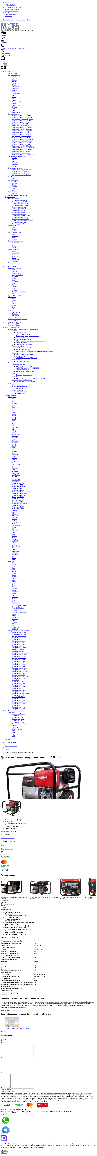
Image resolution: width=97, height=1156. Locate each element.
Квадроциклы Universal (19, 671)
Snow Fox (15, 727)
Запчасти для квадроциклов (25, 371)
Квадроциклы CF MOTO (20, 653)
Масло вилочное (17, 390)
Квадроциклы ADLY (19, 644)
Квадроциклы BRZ (18, 688)
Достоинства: (5, 1058)
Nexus (14, 570)
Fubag (14, 280)
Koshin (14, 305)
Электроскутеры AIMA (19, 612)
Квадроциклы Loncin (19, 685)
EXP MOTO (16, 510)
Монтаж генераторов (19, 292)
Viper (13, 600)
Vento (14, 417)
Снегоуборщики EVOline (20, 202)
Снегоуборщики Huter (19, 214)
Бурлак (14, 107)
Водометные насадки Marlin (21, 171)
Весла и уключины (22, 342)
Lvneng (14, 610)
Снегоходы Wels (17, 717)
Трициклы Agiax (17, 500)
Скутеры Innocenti (18, 608)
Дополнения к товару (8, 904)
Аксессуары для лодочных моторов (27, 336)
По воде (7, 2)
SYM (13, 595)
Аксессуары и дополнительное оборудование (23, 329)
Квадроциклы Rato (18, 692)
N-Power (15, 314)
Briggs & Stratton (17, 275)
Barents (14, 186)
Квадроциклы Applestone (20, 676)
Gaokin (14, 520)
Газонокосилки (13, 249)
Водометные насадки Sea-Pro (21, 170)
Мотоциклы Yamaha (22, 370)
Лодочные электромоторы (16, 156)
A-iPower (15, 290)
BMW (14, 425)
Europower (15, 273)
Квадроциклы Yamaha (19, 632)
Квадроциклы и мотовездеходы (18, 631)
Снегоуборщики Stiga (19, 222)
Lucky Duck (16, 546)
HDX (14, 95)
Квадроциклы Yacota (19, 637)
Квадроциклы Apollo (19, 658)
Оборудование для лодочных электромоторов (30, 341)
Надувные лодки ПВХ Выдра (21, 142)
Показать (4, 1152)
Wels (13, 409)
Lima (13, 585)
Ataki (13, 420)
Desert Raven (16, 473)
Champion (15, 229)
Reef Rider (15, 86)
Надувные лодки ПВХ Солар (21, 136)
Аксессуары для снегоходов (25, 354)
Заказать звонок (8, 20)
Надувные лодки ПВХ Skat (21, 137)
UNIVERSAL (16, 464)
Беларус (14, 227)
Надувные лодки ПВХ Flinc (21, 134)
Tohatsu (14, 80)
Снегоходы (12, 712)
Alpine (14, 731)
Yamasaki (15, 468)
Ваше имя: (4, 1041)
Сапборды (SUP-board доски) (17, 195)
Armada (14, 519)
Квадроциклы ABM (18, 675)
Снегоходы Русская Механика (22, 724)
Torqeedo (15, 164)
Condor (14, 90)
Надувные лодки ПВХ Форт (21, 151)
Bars (13, 732)
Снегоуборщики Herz (19, 210)
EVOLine (15, 261)
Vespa (14, 573)
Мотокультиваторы (14, 232)
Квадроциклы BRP (18, 646)
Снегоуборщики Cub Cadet (20, 203)
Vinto (13, 537)
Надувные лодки (13, 114)
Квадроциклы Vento (18, 656)
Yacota (14, 283)
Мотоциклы (12, 397)
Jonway (14, 598)
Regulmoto (15, 454)
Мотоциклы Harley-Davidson (21, 492)
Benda (14, 527)
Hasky (14, 431)
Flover (14, 159)
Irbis (13, 407)
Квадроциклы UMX (18, 708)
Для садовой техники (19, 356)
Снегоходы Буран (18, 719)
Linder (14, 181)
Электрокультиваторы (15, 241)
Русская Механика (18, 649)
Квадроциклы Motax (18, 666)
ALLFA (14, 100)
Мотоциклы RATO (18, 507)
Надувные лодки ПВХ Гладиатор (23, 154)
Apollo (14, 447)
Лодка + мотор (13, 73)
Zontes (14, 614)
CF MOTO (15, 539)
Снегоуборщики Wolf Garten (21, 212)
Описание (4, 902)
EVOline (15, 278)
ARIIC (14, 615)
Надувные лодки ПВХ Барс (21, 144)
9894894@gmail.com (20, 1109)
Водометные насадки (15, 168)
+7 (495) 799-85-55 (7, 48)
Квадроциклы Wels (18, 651)
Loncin (14, 446)
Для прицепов (16, 359)
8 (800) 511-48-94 (18, 48)
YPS (13, 559)
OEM (14, 532)
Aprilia (14, 419)
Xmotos (14, 459)
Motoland (15, 442)
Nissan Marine (16, 105)
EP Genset (15, 281)
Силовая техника (10, 5)
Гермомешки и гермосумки (25, 344)
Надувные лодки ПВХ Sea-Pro (22, 132)
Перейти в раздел (24, 1028)
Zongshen (15, 276)
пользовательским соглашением (76, 1145)
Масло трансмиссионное (20, 386)
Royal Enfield (16, 480)
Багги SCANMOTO (18, 697)
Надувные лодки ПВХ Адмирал (22, 119)
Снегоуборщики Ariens (19, 224)
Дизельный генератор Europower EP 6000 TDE (45, 897)
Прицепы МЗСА (13, 324)
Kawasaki (15, 436)
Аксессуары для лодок (23, 334)
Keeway (14, 576)
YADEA (14, 622)
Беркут (14, 185)
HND (14, 293)
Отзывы (3, 907)
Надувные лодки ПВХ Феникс (22, 149)
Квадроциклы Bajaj (18, 686)
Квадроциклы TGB (18, 698)
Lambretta (15, 619)
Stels (13, 110)
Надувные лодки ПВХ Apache (22, 131)
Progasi (14, 451)
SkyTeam (15, 476)
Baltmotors (15, 424)
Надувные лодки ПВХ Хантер (22, 120)
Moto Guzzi (15, 441)
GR (13, 429)
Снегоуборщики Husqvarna (21, 205)
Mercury (14, 76)
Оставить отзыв (6, 1089)
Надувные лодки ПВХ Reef (21, 153)
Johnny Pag (15, 434)
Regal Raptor (16, 475)
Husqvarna (15, 259)
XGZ (13, 524)
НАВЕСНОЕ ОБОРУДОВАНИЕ (26, 358)
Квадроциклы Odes (18, 707)
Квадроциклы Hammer (19, 702)
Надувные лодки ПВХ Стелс (21, 122)
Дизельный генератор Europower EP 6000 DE (15, 897)
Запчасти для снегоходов (24, 375)
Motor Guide (16, 163)
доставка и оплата (3, 36)
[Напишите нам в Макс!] (48, 1138)
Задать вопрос (20, 20)
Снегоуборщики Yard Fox (20, 200)
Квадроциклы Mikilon (19, 664)
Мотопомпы (12, 297)
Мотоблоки (12, 225)
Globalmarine (16, 112)
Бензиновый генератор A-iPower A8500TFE (74, 897)
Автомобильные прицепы (13, 7)
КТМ (13, 410)
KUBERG (15, 515)
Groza (14, 542)
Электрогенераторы (14, 268)
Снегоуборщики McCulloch (21, 215)
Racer (14, 400)
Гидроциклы (12, 192)
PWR (13, 453)
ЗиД (13, 470)
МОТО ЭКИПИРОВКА (24, 349)
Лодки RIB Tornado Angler (20, 125)
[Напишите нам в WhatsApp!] (48, 1120)
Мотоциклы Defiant (18, 486)
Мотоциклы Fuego (18, 490)
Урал (13, 478)
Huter (14, 237)
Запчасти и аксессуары (12, 9)
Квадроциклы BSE (18, 663)
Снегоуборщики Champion (20, 219)
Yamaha (14, 78)
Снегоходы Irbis (17, 715)
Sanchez (14, 549)
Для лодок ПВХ (21, 332)
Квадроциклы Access (19, 659)
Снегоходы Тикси (18, 722)
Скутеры (11, 561)
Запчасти (11, 363)
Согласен (4, 1150)
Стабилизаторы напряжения (17, 319)
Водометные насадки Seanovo (21, 173)
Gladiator (15, 88)
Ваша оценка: (5, 1043)
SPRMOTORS (16, 627)
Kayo (13, 405)
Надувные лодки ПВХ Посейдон (23, 146)
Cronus (14, 414)
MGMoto (15, 437)
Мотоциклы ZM (17, 502)
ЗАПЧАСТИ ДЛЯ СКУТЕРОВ (26, 366)
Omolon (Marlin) (17, 102)
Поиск (29, 20)
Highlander (15, 551)
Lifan (13, 288)
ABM (14, 581)
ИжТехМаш (16, 525)
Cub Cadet (15, 253)
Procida (14, 536)
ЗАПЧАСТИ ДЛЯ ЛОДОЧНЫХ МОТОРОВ (30, 378)
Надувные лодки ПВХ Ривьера (22, 117)
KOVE (14, 514)
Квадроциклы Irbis (18, 642)
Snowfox (15, 734)
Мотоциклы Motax (18, 497)
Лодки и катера (13, 180)
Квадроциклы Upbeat (19, 673)
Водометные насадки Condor (21, 175)
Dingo (14, 725)
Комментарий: (5, 1088)
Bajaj (13, 422)
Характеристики (6, 900)
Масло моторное (17, 385)
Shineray (14, 458)
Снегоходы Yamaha (18, 714)
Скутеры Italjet (17, 607)
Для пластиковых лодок (23, 339)
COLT (14, 534)
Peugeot (14, 590)
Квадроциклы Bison (18, 641)
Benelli (14, 415)
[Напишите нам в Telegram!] (48, 1130)
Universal (15, 597)
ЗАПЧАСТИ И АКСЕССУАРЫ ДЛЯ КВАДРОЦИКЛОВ (34, 351)
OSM (13, 736)
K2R (13, 512)
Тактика (14, 183)
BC (13, 624)
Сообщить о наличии (7, 838)
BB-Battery (15, 315)
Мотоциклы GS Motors (19, 503)
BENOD (15, 617)
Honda (14, 97)
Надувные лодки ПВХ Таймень (22, 124)
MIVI (14, 547)
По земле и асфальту (11, 11)
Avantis (14, 403)
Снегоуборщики (13, 198)
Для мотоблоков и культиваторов (26, 381)
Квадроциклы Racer (18, 695)
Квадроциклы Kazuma (19, 661)
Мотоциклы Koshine (18, 495)
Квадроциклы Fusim (18, 681)
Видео (3, 905)
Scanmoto (15, 553)
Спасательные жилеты (23, 337)
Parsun (14, 92)
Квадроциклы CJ (17, 705)
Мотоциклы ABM (18, 483)
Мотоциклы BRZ (17, 485)
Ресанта (14, 231)
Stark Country (16, 312)
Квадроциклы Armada (19, 654)
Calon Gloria (16, 93)
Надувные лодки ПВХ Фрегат (22, 127)
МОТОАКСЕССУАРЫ (23, 347)
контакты (4, 43)
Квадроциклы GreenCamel (20, 693)
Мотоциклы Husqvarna (19, 493)
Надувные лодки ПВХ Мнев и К (22, 139)
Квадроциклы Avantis (19, 636)
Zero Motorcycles (17, 481)
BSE (13, 449)
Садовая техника (10, 4)
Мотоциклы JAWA (18, 505)
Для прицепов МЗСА (23, 361)
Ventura (14, 317)
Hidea (14, 103)
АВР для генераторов (15, 295)
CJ (13, 529)
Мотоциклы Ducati (18, 488)
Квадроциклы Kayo (18, 639)
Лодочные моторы (14, 75)
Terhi (13, 190)
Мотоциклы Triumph (18, 508)
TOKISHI (15, 629)
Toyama (14, 98)
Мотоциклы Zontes (18, 498)
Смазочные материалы (19, 392)
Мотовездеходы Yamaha (19, 634)
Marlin (14, 83)
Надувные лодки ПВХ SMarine (22, 141)
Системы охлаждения (19, 393)
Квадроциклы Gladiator (19, 690)
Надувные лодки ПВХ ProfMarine (23, 147)
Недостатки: (5, 1073)
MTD (14, 244)
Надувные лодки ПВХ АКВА (21, 115)
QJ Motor (15, 522)
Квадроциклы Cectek (19, 647)
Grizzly (14, 188)
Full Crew (15, 427)
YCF (13, 412)
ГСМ (10, 383)
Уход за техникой (17, 388)
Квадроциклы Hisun (18, 683)
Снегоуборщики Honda (19, 207)
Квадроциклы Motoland (19, 668)
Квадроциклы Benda (18, 703)
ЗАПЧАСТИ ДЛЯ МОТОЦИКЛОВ (27, 368)
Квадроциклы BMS (18, 678)
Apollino (14, 517)
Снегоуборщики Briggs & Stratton (23, 220)
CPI (13, 603)
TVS (13, 556)
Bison (14, 444)
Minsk (14, 439)
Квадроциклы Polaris (19, 670)
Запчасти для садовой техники (22, 380)
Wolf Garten (16, 242)
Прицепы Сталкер (14, 325)
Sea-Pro (14, 81)
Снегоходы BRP (17, 729)
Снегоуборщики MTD (19, 209)
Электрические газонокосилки (18, 263)
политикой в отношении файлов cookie (52, 1145)
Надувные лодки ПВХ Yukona (22, 129)
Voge (13, 466)
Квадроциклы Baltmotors (20, 700)
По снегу (7, 12)
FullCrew (15, 531)
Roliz (13, 456)
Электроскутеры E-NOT (20, 605)
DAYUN (15, 541)
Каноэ (10, 176)
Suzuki (14, 109)
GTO (13, 544)
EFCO (14, 251)
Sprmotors (15, 554)
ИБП (9, 310)
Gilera (14, 578)
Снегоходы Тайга (17, 720)
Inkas (13, 178)
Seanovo (14, 85)
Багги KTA (15, 680)
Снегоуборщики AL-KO (20, 217)
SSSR (14, 461)
